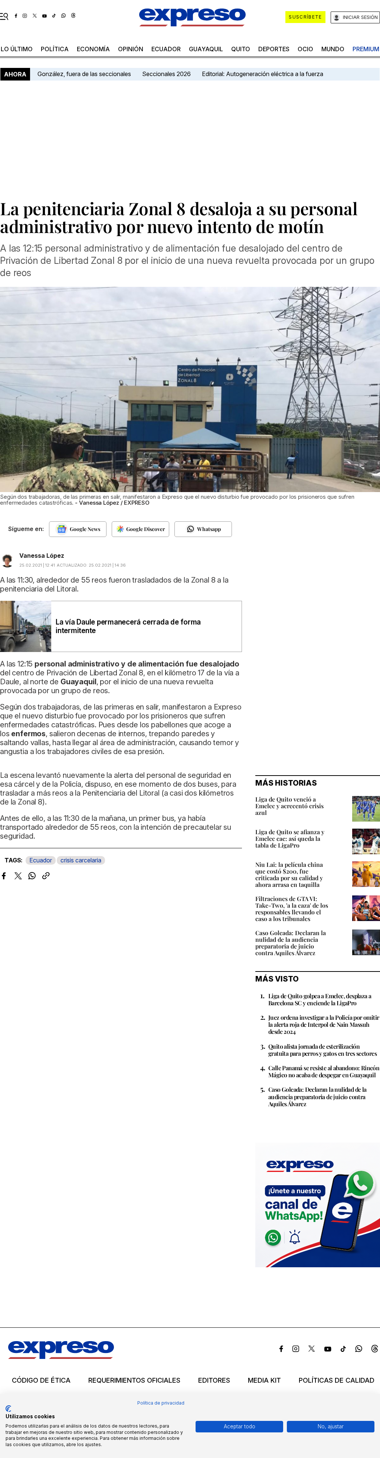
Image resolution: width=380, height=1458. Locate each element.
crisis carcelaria (80, 860)
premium (366, 49)
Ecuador (166, 49)
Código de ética (41, 1380)
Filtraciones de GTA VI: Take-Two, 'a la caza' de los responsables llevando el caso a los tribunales (291, 909)
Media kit (264, 1380)
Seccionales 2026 (166, 74)
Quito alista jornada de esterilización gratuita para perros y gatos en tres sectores (322, 1049)
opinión (130, 49)
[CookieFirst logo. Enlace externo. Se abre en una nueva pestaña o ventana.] (8, 1408)
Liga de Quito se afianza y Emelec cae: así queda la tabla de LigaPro (289, 838)
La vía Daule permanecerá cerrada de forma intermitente (128, 626)
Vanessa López (41, 555)
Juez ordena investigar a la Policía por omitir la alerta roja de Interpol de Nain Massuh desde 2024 (323, 1024)
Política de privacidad (160, 1403)
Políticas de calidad (336, 1380)
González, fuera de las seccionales (84, 74)
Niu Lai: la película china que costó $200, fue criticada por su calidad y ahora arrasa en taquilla (289, 874)
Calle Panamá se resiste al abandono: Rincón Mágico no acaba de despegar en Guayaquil (323, 1071)
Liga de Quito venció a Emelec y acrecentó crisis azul (289, 805)
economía (93, 49)
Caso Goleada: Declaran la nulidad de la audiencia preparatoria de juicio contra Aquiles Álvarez (290, 943)
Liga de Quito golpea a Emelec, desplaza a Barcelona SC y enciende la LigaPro (319, 999)
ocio (305, 49)
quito (240, 49)
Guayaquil (206, 49)
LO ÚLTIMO (17, 49)
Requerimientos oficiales (134, 1380)
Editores (214, 1380)
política (55, 49)
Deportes (273, 49)
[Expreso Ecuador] (61, 1357)
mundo (332, 49)
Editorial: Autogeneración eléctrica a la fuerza (262, 74)
